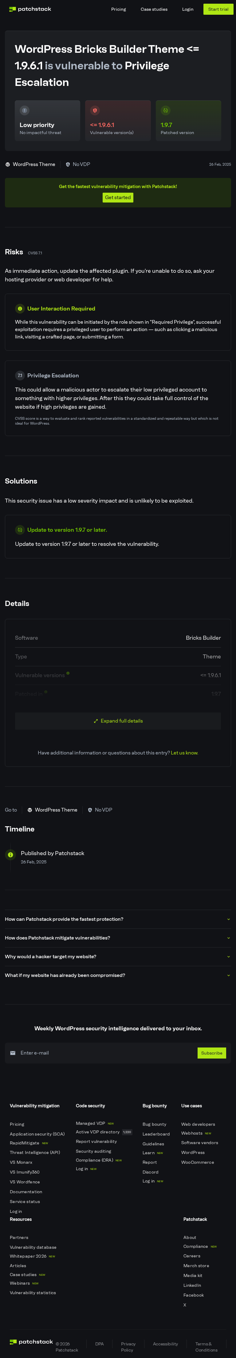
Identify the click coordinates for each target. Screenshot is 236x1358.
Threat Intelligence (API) (35, 1152)
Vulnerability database (33, 1247)
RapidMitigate (29, 1143)
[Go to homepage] (31, 1344)
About (190, 1237)
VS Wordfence (25, 1182)
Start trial (218, 9)
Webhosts (196, 1133)
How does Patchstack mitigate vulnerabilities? (57, 938)
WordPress (193, 1152)
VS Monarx (21, 1162)
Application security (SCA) (38, 1134)
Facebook (194, 1295)
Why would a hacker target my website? (50, 956)
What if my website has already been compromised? (65, 975)
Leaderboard (157, 1134)
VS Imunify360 (25, 1172)
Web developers (198, 1124)
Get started (118, 197)
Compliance (200, 1246)
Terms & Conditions (206, 1344)
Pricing (118, 9)
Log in (16, 1211)
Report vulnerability (97, 1141)
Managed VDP (95, 1123)
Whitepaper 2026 (32, 1256)
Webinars (24, 1283)
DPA (99, 1344)
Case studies (154, 9)
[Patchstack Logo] (30, 9)
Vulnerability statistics (33, 1292)
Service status (25, 1201)
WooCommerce (198, 1162)
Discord (151, 1172)
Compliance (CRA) (99, 1160)
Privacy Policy (128, 1344)
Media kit (193, 1275)
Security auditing (94, 1151)
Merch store (196, 1265)
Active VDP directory (103, 1132)
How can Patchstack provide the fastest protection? (64, 919)
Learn (153, 1152)
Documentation (26, 1191)
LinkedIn (192, 1285)
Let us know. (184, 753)
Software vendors (200, 1142)
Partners (20, 1237)
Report (150, 1162)
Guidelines (154, 1144)
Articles (18, 1265)
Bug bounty (155, 1124)
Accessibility (165, 1344)
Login (188, 9)
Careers (192, 1256)
